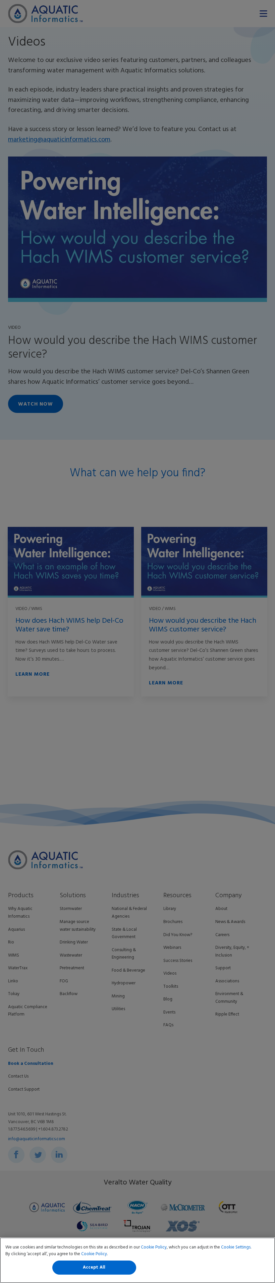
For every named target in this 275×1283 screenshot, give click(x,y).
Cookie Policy (154, 1247)
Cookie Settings (236, 1247)
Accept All (94, 1267)
